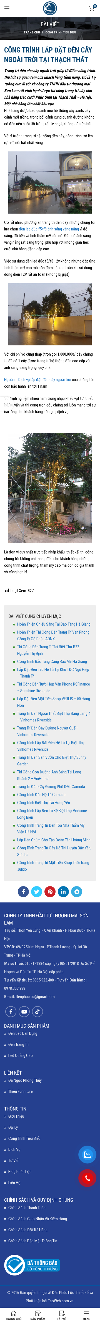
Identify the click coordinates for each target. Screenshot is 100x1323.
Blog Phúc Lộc (19, 1171)
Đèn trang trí (18, 1044)
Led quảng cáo (20, 1055)
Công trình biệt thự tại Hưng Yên (43, 802)
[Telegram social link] (76, 891)
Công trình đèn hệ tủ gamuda (41, 794)
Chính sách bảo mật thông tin (32, 1240)
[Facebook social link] (23, 891)
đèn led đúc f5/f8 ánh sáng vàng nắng (49, 229)
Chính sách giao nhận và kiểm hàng (37, 1218)
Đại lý (13, 1127)
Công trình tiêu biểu (60, 32)
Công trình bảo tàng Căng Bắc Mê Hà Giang (52, 661)
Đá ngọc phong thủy (25, 1080)
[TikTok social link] (37, 1011)
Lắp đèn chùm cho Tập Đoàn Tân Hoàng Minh (54, 840)
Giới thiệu (16, 1116)
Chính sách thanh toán (27, 1207)
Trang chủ (32, 32)
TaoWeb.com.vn (60, 1300)
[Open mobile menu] (6, 8)
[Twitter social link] (36, 891)
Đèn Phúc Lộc (63, 1292)
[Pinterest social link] (50, 891)
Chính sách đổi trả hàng (28, 1229)
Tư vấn (13, 1160)
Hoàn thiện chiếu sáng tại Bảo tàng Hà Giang (54, 624)
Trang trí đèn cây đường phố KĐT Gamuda (51, 786)
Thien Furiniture (20, 1091)
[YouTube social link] (24, 1011)
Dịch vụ (14, 1149)
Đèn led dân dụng (22, 1033)
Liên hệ (14, 1182)
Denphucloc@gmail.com (35, 996)
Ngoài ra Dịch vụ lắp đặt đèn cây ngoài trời (37, 379)
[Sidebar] (7, 404)
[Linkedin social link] (63, 891)
